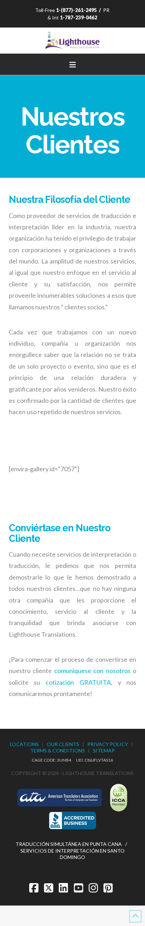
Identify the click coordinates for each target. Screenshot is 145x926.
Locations (24, 744)
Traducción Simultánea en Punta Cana (68, 844)
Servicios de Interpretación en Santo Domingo (72, 854)
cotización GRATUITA (78, 682)
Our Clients (63, 744)
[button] (72, 63)
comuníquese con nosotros (92, 670)
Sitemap (104, 750)
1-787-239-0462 (78, 17)
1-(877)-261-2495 (76, 10)
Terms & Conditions (57, 750)
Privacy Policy (107, 744)
